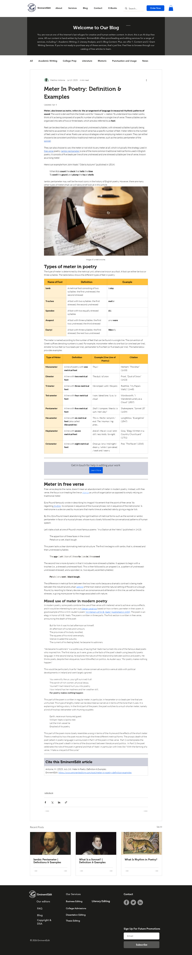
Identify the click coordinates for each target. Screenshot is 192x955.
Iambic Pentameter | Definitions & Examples (47, 869)
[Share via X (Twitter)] (52, 810)
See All (159, 834)
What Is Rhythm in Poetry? (141, 867)
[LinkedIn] (140, 910)
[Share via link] (66, 810)
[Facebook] (126, 910)
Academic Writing (47, 61)
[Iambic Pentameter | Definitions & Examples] (50, 851)
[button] (171, 8)
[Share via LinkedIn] (59, 810)
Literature (87, 61)
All (31, 61)
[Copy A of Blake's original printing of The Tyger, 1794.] (141, 851)
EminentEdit (44, 8)
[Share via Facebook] (45, 810)
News (145, 61)
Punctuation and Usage (124, 61)
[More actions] (146, 80)
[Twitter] (133, 910)
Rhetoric (102, 61)
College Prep (69, 61)
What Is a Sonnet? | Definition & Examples (92, 869)
